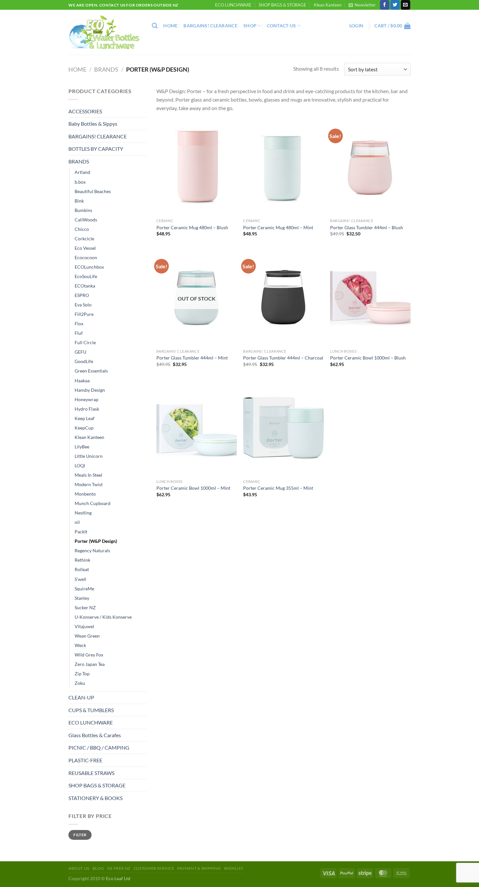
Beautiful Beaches (93, 191)
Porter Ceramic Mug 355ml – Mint (278, 488)
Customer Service (154, 868)
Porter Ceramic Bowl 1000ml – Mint (193, 488)
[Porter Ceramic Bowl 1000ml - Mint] (196, 428)
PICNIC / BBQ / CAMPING (98, 747)
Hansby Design (90, 390)
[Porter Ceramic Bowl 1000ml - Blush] (370, 297)
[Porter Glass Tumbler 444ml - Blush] (370, 167)
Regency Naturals (92, 550)
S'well (80, 579)
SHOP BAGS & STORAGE (282, 4)
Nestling (83, 512)
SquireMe (84, 588)
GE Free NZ (118, 868)
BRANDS (106, 69)
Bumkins (83, 210)
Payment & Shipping (199, 868)
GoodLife (84, 361)
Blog (98, 868)
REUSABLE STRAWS (91, 773)
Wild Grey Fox (89, 654)
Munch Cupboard (92, 503)
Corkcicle (84, 238)
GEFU (80, 352)
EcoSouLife (86, 276)
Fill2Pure (84, 314)
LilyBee (82, 446)
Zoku (80, 683)
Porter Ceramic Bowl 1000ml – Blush (368, 357)
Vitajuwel (84, 626)
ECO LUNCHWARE (233, 4)
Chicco (82, 229)
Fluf (79, 333)
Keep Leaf (84, 418)
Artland (82, 172)
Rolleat (82, 569)
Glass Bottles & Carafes (94, 735)
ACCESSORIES (85, 111)
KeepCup (84, 427)
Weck (80, 645)
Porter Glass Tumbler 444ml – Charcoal (283, 357)
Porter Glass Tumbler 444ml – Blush (366, 227)
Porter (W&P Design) (96, 541)
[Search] (154, 26)
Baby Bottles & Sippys (92, 123)
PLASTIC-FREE (85, 760)
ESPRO (82, 295)
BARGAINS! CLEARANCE (210, 25)
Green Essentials (91, 370)
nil (77, 522)
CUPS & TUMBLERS (91, 710)
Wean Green (87, 636)
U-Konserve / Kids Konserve (103, 617)
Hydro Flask (87, 409)
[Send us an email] (405, 5)
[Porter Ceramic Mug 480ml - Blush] (196, 167)
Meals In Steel (88, 475)
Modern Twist (89, 484)
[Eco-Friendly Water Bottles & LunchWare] (105, 32)
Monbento (85, 494)
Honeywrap (86, 399)
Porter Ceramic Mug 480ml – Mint (278, 227)
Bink (79, 201)
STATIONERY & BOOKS (95, 798)
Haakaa (82, 380)
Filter (79, 834)
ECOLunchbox (89, 267)
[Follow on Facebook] (384, 5)
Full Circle (85, 342)
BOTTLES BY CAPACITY (95, 149)
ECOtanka (85, 286)
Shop (249, 25)
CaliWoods (86, 219)
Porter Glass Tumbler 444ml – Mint (192, 357)
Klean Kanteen (327, 4)
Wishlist (233, 868)
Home (170, 25)
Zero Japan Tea (90, 664)
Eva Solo (83, 304)
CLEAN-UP (81, 697)
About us (78, 868)
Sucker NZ (85, 607)
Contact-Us (281, 25)
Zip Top (82, 673)
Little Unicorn (89, 456)
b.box (80, 182)
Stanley (82, 598)
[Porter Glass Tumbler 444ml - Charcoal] (283, 297)
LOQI (80, 465)
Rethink (82, 560)
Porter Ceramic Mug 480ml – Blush (192, 227)
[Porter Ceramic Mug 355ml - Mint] (283, 428)
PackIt (81, 531)
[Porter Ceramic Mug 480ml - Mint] (283, 167)
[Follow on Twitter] (395, 5)
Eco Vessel (85, 248)
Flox (79, 323)
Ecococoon (86, 257)
